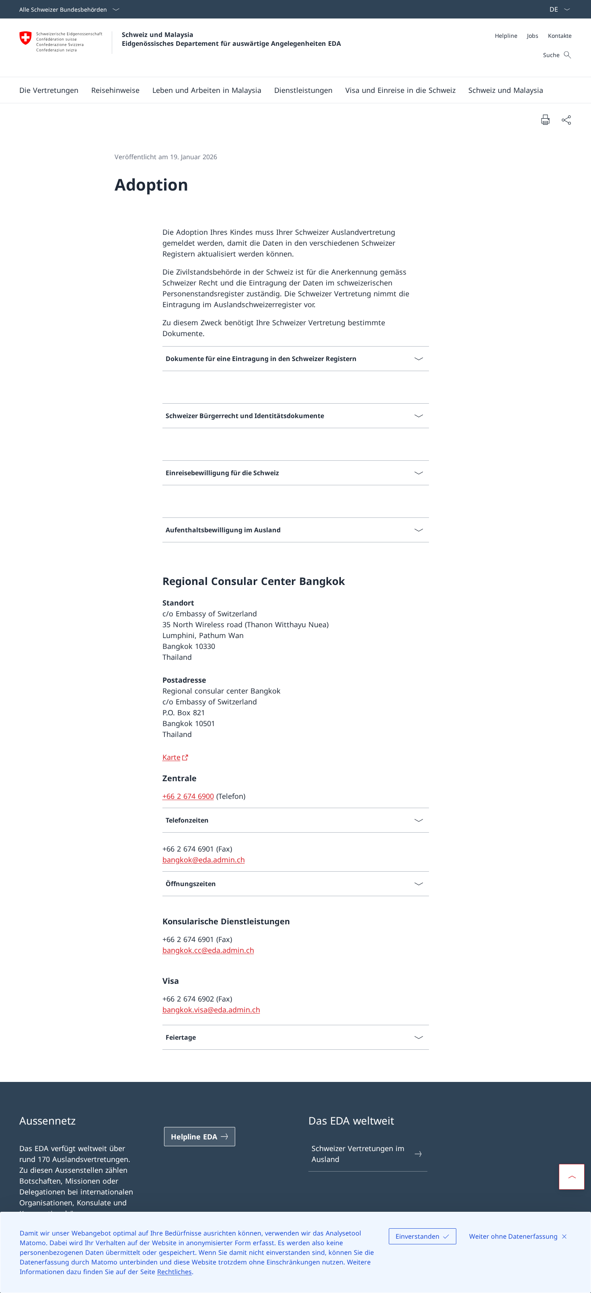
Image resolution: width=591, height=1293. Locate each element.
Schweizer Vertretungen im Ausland (358, 1153)
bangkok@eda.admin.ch (203, 859)
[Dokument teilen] (566, 119)
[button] (49, 90)
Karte (171, 757)
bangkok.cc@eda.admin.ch (208, 950)
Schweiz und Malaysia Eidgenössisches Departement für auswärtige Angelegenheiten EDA (231, 39)
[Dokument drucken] (545, 119)
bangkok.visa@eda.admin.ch (211, 1009)
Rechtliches (174, 1271)
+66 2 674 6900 (188, 796)
